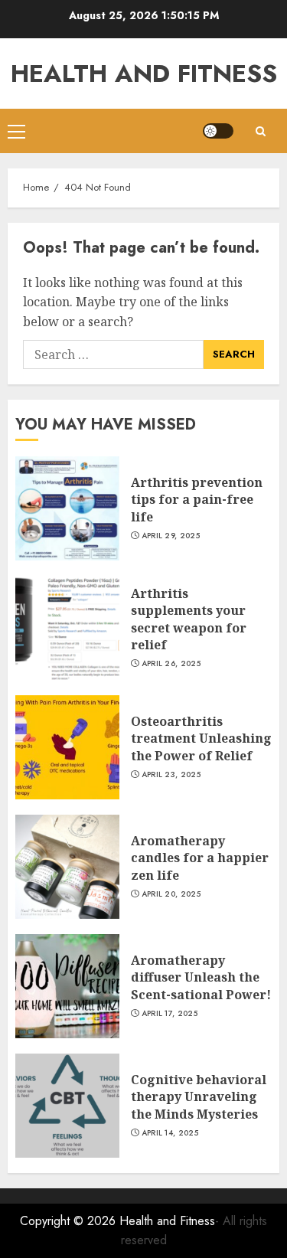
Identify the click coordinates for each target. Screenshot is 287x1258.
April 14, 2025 (170, 1133)
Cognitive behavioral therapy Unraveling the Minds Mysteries (198, 1096)
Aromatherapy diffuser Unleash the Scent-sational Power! (201, 977)
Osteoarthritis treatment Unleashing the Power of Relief (201, 738)
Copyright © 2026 (69, 1221)
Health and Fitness (144, 73)
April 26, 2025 (171, 663)
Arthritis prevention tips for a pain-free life (197, 499)
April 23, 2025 (171, 775)
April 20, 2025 (171, 894)
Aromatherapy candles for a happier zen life (200, 858)
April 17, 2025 (169, 1013)
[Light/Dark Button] (218, 131)
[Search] (260, 131)
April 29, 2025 (171, 536)
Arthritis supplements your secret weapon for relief (188, 619)
